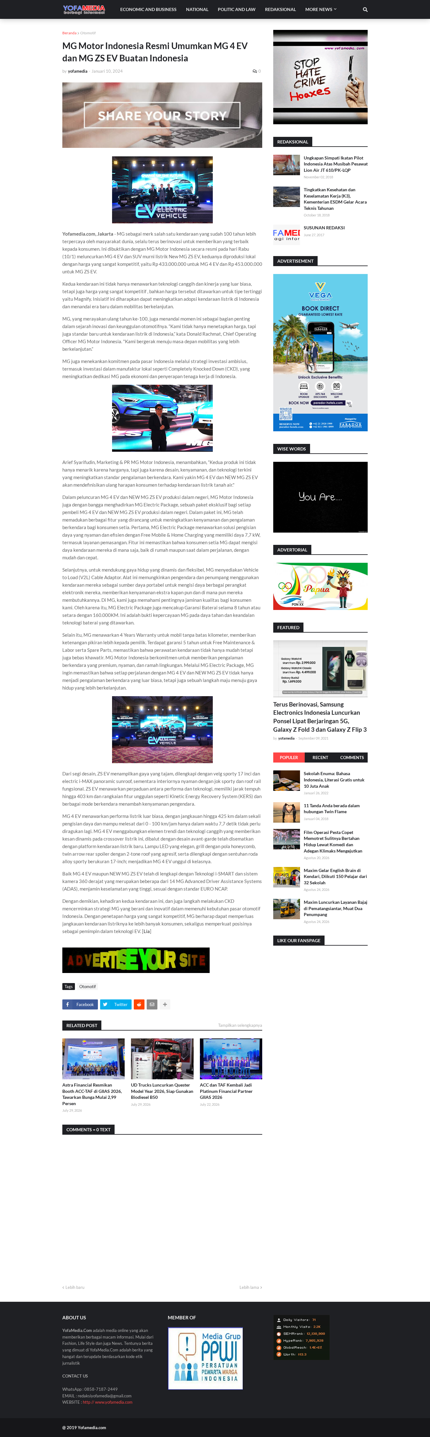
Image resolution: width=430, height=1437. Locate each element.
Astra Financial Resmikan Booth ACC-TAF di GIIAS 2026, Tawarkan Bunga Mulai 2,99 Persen (92, 1094)
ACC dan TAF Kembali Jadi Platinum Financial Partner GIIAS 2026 (226, 1091)
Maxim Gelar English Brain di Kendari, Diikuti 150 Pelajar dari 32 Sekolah (335, 876)
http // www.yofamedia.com (108, 1402)
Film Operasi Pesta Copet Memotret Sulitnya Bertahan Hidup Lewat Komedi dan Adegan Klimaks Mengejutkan (333, 841)
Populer (289, 757)
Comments (352, 757)
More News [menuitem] (318, 9)
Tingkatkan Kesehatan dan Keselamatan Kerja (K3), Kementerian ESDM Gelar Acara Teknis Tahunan (335, 199)
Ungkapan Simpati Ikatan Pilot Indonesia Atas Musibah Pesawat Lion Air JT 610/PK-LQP (336, 164)
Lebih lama (249, 1287)
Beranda (69, 33)
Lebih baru (74, 1287)
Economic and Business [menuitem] (148, 9)
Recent (320, 757)
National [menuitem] (197, 9)
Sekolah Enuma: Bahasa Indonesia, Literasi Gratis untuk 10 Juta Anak (334, 779)
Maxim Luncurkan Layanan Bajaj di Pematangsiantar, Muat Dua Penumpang (335, 908)
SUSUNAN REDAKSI (324, 227)
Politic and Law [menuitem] (237, 9)
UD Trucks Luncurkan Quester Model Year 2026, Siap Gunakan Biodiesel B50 (162, 1091)
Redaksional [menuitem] (280, 9)
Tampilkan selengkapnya (240, 1025)
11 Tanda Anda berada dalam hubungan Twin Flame (332, 808)
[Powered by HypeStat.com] (301, 1358)
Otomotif (88, 33)
